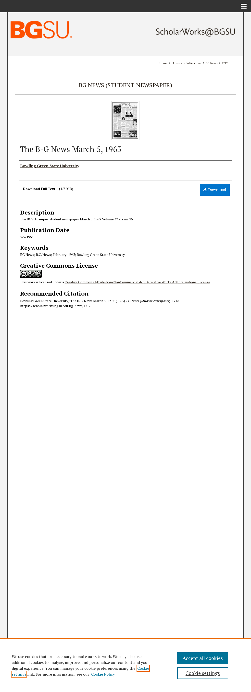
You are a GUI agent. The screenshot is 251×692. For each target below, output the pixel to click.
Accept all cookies (203, 658)
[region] (125, 665)
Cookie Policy (103, 674)
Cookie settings (203, 673)
